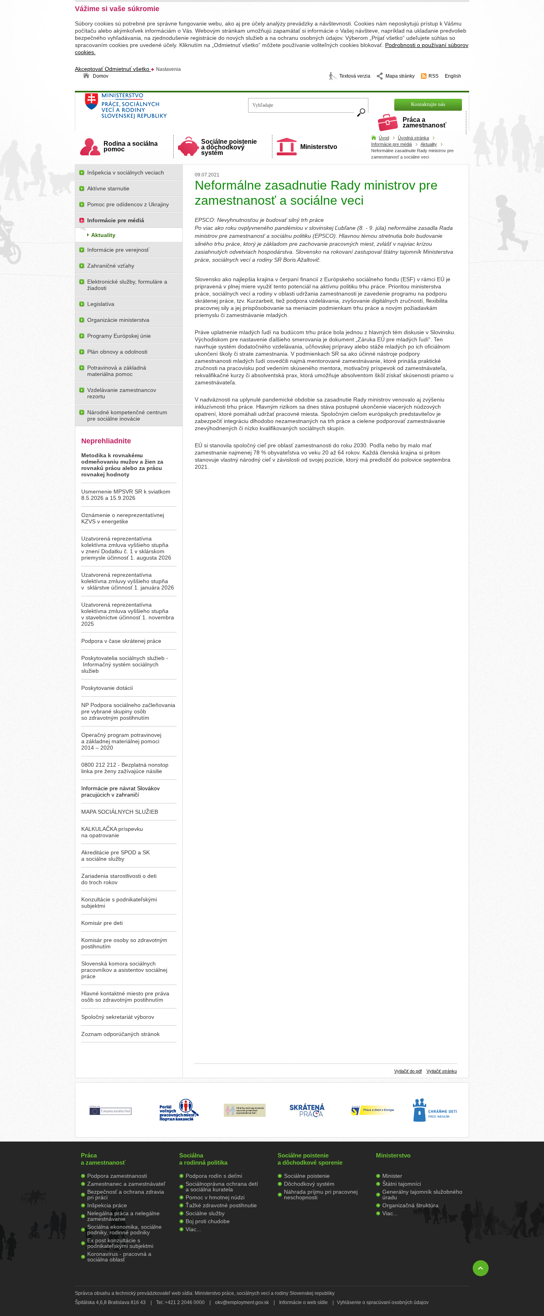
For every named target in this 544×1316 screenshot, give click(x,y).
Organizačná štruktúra (410, 1205)
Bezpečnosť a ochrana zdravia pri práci (125, 1194)
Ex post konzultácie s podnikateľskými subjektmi (120, 1243)
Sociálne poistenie (307, 1176)
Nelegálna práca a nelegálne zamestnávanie (123, 1216)
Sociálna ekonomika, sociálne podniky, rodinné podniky (124, 1230)
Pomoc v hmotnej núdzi (215, 1197)
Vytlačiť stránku (442, 1071)
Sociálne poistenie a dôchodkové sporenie (310, 1159)
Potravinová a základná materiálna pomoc (116, 370)
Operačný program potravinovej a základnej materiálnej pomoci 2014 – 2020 (121, 741)
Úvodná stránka (413, 137)
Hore (481, 1268)
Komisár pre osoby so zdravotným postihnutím (124, 943)
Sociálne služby (205, 1213)
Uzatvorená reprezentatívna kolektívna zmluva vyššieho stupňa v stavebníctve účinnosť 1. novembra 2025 (127, 614)
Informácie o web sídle (303, 1302)
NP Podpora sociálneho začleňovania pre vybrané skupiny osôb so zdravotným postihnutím (128, 711)
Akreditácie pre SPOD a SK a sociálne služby (115, 855)
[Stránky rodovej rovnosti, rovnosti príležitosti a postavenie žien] (245, 1115)
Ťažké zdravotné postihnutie (221, 1205)
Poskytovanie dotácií (107, 688)
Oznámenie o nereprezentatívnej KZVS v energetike (122, 518)
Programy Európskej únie (119, 336)
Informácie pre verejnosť (118, 250)
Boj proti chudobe (208, 1221)
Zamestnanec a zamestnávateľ (126, 1184)
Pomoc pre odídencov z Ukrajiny (128, 204)
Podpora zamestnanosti (117, 1176)
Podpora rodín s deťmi (214, 1176)
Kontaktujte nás (428, 104)
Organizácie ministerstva (118, 320)
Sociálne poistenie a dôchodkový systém (229, 147)
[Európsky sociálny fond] (110, 1115)
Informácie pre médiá (391, 144)
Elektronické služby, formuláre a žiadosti (127, 284)
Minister (392, 1176)
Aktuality (429, 144)
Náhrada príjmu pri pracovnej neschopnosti (321, 1194)
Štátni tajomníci (401, 1184)
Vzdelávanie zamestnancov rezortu (121, 393)
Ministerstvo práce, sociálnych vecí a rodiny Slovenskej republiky (153, 108)
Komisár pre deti (102, 923)
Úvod (384, 137)
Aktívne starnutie (108, 188)
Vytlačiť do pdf (408, 1071)
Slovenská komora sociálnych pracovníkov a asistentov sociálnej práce (124, 969)
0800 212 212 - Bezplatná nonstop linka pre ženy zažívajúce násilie (124, 768)
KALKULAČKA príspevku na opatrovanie (112, 832)
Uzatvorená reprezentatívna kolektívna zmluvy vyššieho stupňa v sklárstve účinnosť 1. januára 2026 (127, 581)
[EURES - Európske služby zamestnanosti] (372, 1115)
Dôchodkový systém (309, 1184)
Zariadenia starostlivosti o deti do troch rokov (119, 879)
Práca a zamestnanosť (424, 122)
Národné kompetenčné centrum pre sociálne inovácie (127, 415)
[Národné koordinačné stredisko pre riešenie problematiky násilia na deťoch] (435, 1130)
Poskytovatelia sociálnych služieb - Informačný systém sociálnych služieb (124, 664)
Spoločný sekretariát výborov (117, 1017)
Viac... (193, 1229)
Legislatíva (100, 304)
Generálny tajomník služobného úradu (422, 1194)
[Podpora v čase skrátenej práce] (307, 1121)
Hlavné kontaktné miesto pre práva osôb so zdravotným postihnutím (125, 996)
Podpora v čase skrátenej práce (121, 641)
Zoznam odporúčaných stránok (120, 1034)
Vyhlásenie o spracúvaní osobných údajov (383, 1302)
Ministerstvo (318, 146)
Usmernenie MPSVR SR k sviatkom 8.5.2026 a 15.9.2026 (125, 494)
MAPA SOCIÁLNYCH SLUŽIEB (119, 812)
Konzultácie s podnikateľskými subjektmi (119, 902)
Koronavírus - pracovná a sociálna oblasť (119, 1257)
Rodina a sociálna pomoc (131, 146)
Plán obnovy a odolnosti (117, 352)
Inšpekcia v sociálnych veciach (125, 172)
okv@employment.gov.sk (242, 1302)
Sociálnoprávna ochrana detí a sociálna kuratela (222, 1187)
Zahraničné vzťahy (110, 265)
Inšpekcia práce (107, 1205)
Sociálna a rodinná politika (203, 1159)
